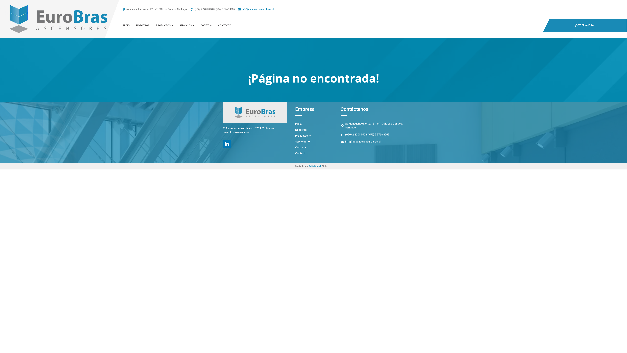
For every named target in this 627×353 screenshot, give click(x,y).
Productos (163, 25)
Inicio (126, 25)
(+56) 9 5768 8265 (378, 134)
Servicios (185, 25)
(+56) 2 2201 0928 (356, 134)
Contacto (224, 25)
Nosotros (142, 25)
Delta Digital (315, 166)
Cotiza (205, 25)
